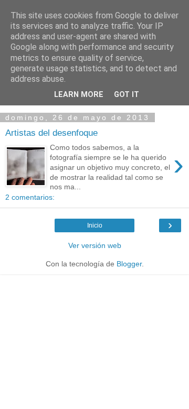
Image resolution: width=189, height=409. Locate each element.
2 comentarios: (30, 197)
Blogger (129, 264)
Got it (126, 94)
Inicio (94, 225)
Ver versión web (94, 245)
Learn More (78, 94)
